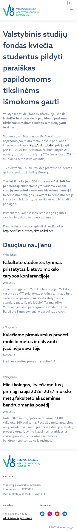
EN (70, 3)
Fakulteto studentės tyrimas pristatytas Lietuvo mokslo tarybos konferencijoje (32, 269)
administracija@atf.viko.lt (17, 518)
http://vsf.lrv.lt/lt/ (40, 145)
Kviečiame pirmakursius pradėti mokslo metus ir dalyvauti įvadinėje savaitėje (35, 341)
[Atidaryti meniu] (72, 10)
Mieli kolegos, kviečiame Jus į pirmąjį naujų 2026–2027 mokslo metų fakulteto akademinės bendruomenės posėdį (37, 395)
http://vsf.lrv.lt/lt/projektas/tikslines (28, 231)
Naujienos (11, 254)
